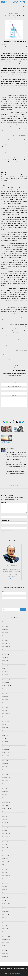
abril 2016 (5, 925)
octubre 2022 (6, 749)
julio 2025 (5, 657)
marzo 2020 (6, 825)
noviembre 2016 (6, 906)
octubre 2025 (6, 649)
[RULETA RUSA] (18, 429)
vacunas (16, 13)
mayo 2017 (5, 892)
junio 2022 (5, 760)
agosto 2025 (6, 654)
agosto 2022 (6, 755)
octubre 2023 (6, 716)
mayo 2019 (5, 841)
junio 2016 (5, 920)
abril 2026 (5, 632)
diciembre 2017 (6, 872)
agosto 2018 (6, 861)
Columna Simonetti (7, 10)
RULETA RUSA (19, 433)
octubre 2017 (6, 878)
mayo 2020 (5, 819)
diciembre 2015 (6, 936)
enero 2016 (5, 934)
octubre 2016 (6, 908)
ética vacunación (21, 10)
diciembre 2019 (6, 833)
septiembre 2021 (6, 786)
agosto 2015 (6, 948)
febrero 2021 (6, 799)
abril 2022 (5, 766)
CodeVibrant (20, 973)
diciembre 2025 (6, 643)
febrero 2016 (6, 931)
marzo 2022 (6, 769)
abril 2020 (5, 822)
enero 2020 (5, 830)
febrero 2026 (6, 637)
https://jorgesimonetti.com (12, 478)
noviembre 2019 (6, 836)
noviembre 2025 (6, 646)
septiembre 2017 (6, 880)
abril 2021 (5, 794)
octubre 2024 (6, 682)
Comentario (4, 502)
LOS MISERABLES (6, 433)
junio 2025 (5, 660)
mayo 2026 (5, 629)
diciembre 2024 (6, 677)
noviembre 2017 (6, 875)
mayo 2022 (5, 763)
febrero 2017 (6, 900)
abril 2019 (5, 844)
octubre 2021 (6, 783)
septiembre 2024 (7, 685)
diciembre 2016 (6, 903)
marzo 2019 (5, 847)
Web (14, 391)
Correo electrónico (14, 386)
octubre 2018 (6, 855)
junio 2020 (5, 816)
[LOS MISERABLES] (6, 429)
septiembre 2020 (7, 808)
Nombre (14, 382)
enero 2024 (5, 707)
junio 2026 (5, 626)
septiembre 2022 (7, 752)
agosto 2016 (6, 914)
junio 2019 (5, 839)
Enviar (14, 410)
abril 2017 (5, 894)
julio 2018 (5, 864)
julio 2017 (5, 886)
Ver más (11, 578)
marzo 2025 (6, 668)
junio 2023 (5, 727)
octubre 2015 (6, 942)
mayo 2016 (5, 922)
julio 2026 (5, 624)
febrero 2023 (6, 738)
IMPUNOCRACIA (13, 489)
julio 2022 (5, 758)
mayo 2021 (5, 791)
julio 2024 (5, 691)
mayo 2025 (5, 663)
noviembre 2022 (6, 746)
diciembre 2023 (6, 710)
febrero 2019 (6, 850)
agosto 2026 (6, 621)
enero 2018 (5, 869)
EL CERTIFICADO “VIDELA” (14, 485)
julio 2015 (5, 950)
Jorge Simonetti (10, 448)
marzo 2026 (5, 635)
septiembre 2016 (6, 911)
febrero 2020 (6, 827)
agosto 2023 (6, 721)
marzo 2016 (5, 928)
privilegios (11, 13)
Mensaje (14, 395)
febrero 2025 (6, 671)
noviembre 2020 (6, 802)
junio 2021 (5, 788)
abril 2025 (5, 665)
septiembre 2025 (7, 651)
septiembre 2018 (6, 858)
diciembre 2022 (6, 744)
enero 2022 (5, 774)
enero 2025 (5, 674)
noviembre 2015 (6, 939)
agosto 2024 (6, 688)
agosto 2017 (6, 883)
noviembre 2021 (6, 780)
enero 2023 (5, 741)
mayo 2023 (5, 730)
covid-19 (14, 10)
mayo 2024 (5, 696)
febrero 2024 (6, 705)
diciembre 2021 (6, 777)
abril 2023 (5, 732)
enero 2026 (5, 640)
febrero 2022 (6, 772)
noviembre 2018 (6, 853)
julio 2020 (5, 813)
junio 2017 (5, 889)
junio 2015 (5, 953)
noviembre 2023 (6, 713)
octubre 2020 (6, 805)
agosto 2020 (6, 811)
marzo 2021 (5, 797)
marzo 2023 (5, 735)
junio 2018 (5, 867)
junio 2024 (5, 693)
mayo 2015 (5, 956)
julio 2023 (5, 724)
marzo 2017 (5, 897)
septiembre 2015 (6, 945)
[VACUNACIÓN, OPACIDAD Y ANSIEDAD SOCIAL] (6, 438)
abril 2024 (5, 699)
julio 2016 (5, 917)
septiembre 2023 (7, 718)
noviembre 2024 (6, 679)
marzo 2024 (6, 702)
